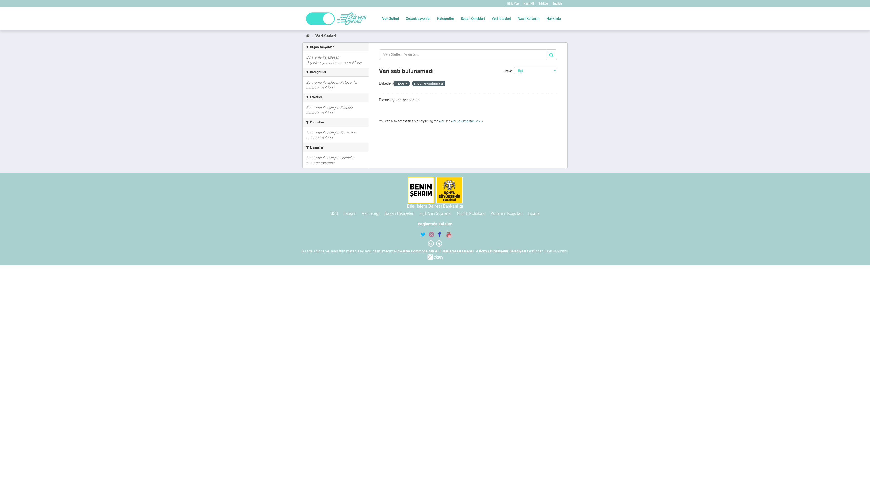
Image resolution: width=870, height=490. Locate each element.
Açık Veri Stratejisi (436, 213)
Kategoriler (445, 19)
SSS (334, 213)
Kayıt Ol (529, 3)
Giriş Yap (513, 3)
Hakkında (553, 19)
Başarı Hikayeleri (399, 213)
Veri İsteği (370, 213)
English (557, 3)
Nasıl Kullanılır (529, 19)
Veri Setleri (390, 19)
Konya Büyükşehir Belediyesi (502, 251)
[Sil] (407, 83)
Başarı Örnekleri (473, 19)
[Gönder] (551, 54)
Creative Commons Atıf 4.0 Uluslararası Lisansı (435, 251)
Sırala (507, 71)
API (441, 121)
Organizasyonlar (418, 19)
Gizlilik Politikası (471, 213)
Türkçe (543, 3)
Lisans (534, 213)
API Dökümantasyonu (466, 121)
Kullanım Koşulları (507, 213)
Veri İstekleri (501, 19)
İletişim (349, 213)
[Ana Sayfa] (308, 36)
